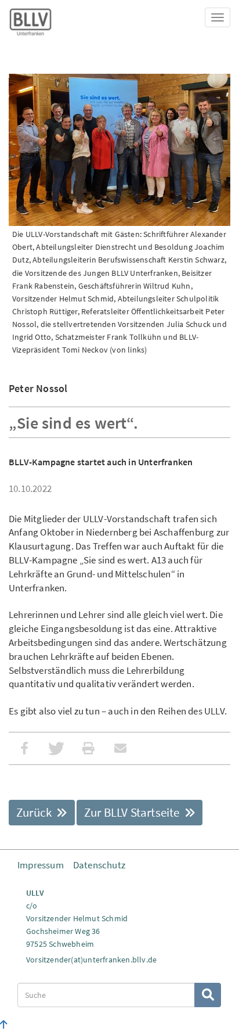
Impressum (40, 864)
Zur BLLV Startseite (133, 812)
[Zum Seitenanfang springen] (4, 1024)
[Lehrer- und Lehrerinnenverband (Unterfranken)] (30, 19)
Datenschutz (99, 864)
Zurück (35, 812)
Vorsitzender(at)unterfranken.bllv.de (91, 959)
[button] (25, 748)
